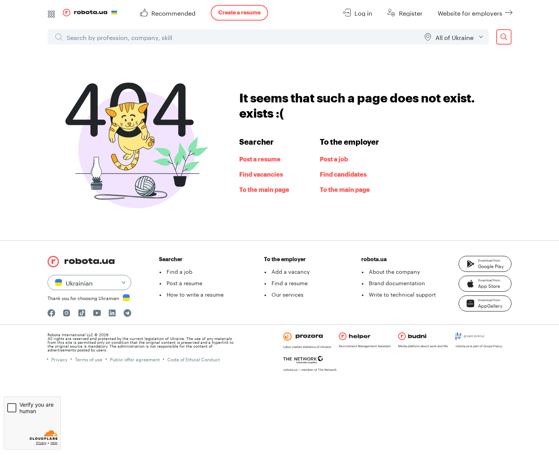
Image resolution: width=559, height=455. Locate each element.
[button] (485, 264)
